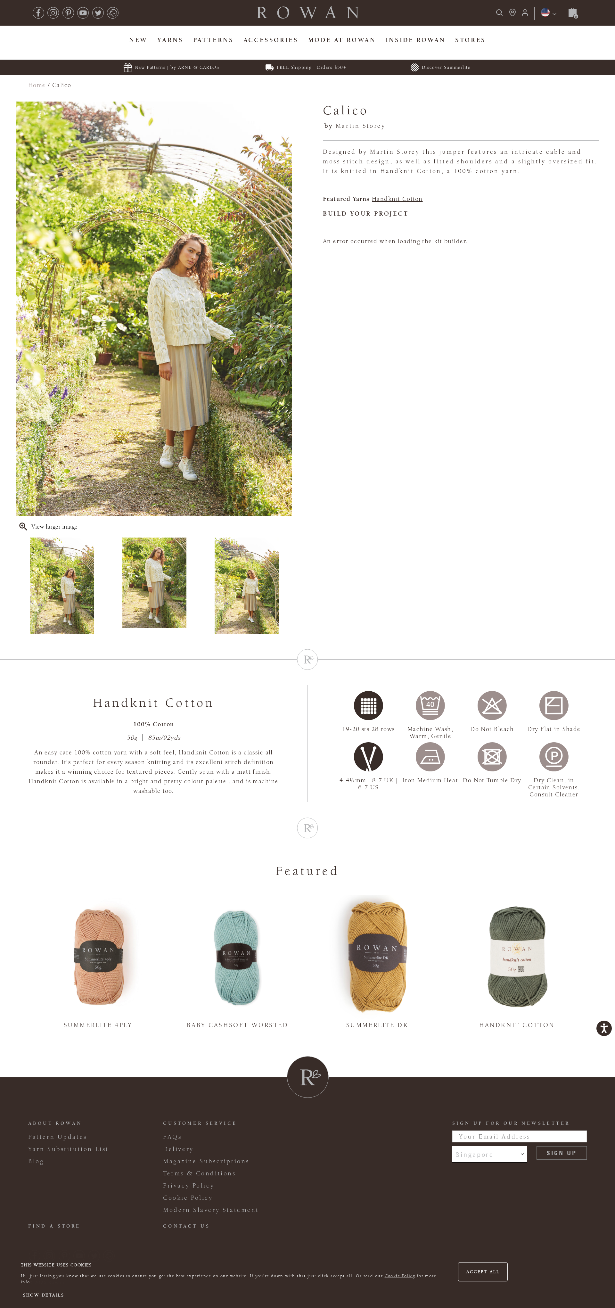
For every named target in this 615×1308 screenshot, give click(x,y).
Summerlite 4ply (98, 1025)
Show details (43, 1295)
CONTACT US (186, 1226)
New (138, 40)
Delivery (178, 1149)
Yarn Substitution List (68, 1149)
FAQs (172, 1136)
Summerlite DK (377, 1025)
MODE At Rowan (342, 40)
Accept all (483, 1271)
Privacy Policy (188, 1185)
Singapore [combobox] (474, 1154)
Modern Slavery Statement (211, 1209)
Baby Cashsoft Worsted (237, 1025)
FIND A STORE (54, 1226)
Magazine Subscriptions (206, 1161)
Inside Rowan (416, 40)
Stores (470, 40)
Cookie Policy (400, 1276)
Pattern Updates (57, 1136)
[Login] (525, 14)
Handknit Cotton (397, 198)
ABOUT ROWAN (55, 1123)
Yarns (170, 40)
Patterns (213, 40)
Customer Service (200, 1123)
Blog (36, 1161)
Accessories (270, 40)
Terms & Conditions (199, 1173)
